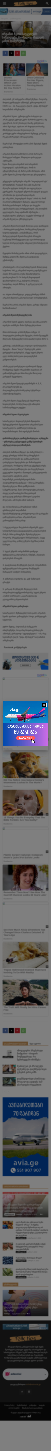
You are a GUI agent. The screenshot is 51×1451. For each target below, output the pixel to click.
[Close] (44, 705)
